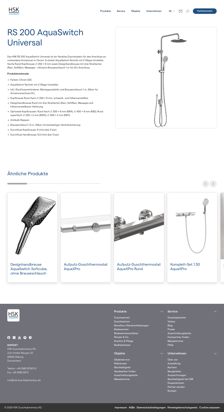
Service (121, 11)
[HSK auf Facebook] (8, 337)
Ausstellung (174, 363)
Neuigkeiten (174, 371)
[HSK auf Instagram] (14, 337)
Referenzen (120, 363)
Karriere (172, 367)
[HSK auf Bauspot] (30, 337)
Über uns (173, 359)
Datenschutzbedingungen (151, 407)
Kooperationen (176, 383)
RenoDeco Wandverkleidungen (131, 325)
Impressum (121, 407)
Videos (171, 321)
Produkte (105, 11)
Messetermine (175, 341)
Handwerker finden (125, 371)
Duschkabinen (122, 321)
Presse (171, 329)
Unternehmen (154, 11)
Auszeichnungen (177, 375)
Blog (170, 325)
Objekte (135, 11)
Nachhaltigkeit (122, 367)
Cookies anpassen (209, 407)
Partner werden (176, 387)
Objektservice (122, 359)
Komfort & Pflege (123, 341)
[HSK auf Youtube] (19, 337)
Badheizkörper (122, 345)
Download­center (177, 317)
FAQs (170, 345)
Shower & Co (121, 337)
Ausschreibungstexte (179, 333)
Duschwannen (122, 317)
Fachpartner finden (178, 337)
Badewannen (121, 329)
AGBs (132, 407)
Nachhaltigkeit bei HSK (180, 379)
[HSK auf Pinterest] (24, 337)
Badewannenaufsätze (126, 333)
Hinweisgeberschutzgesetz (182, 407)
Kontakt (172, 391)
